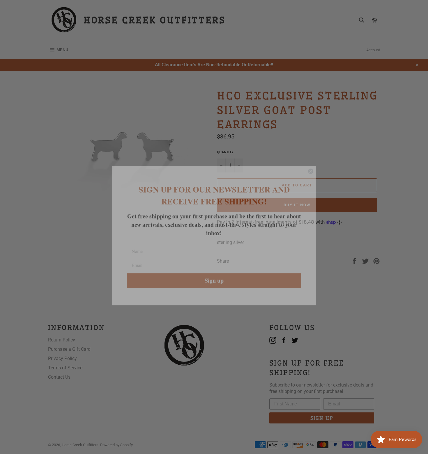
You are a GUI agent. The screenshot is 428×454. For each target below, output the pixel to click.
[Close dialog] (311, 162)
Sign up (214, 272)
